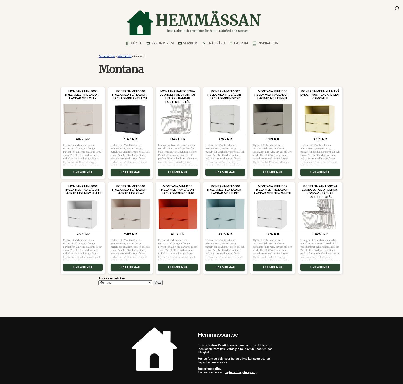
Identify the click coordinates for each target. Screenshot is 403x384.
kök (222, 349)
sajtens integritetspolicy (241, 372)
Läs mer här (83, 172)
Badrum (240, 43)
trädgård (203, 352)
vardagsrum (235, 349)
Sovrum (190, 43)
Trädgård (215, 43)
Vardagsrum (162, 43)
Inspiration (267, 43)
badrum (262, 349)
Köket (136, 43)
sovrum (250, 349)
